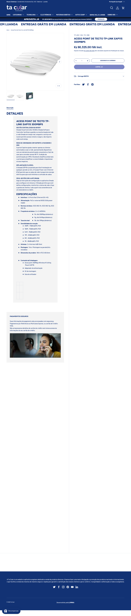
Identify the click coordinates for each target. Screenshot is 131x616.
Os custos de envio (89, 50)
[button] (123, 8)
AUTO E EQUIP (80, 15)
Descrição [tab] (10, 108)
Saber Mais (38, 1)
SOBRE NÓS (111, 15)
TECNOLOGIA (31, 15)
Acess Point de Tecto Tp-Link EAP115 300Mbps (22, 30)
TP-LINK (76, 35)
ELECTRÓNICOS (46, 15)
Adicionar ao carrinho (107, 60)
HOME (8, 15)
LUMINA (71, 602)
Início (8, 30)
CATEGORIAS (17, 15)
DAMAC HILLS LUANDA (97, 15)
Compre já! (99, 67)
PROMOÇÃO (101, 19)
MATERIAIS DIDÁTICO (63, 15)
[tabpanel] (35, 209)
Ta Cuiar (12, 602)
